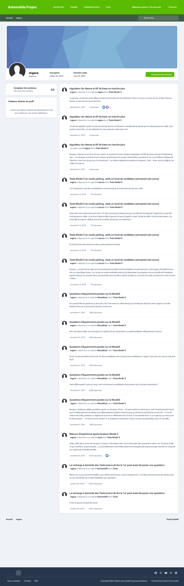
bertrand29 (102, 468)
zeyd (99, 437)
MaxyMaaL (102, 297)
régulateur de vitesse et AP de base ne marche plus (97, 88)
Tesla (115, 468)
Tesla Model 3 (115, 92)
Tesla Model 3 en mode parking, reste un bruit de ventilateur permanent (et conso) (114, 178)
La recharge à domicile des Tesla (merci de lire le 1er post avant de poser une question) (116, 465)
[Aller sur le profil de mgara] (64, 90)
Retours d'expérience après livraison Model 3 (93, 433)
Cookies (27, 581)
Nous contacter (13, 581)
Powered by (165, 581)
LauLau (100, 182)
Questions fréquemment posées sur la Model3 (94, 293)
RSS (36, 581)
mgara (73, 92)
